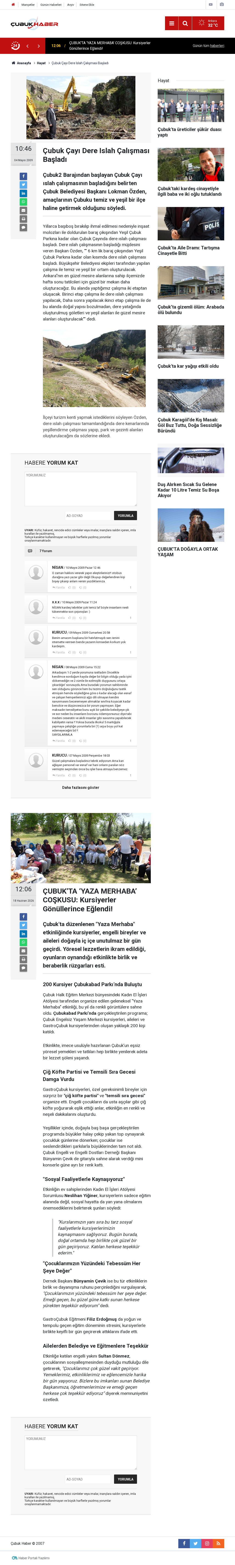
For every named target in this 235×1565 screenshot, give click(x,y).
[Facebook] (23, 176)
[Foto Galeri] (221, 4)
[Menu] (172, 23)
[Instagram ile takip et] (207, 1543)
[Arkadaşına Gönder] (23, 210)
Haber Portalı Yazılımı (34, 1558)
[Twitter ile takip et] (195, 1543)
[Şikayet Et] (130, 587)
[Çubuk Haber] (34, 23)
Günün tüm (208, 46)
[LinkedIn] (23, 193)
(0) (74, 587)
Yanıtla (60, 587)
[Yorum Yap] (23, 227)
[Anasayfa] (13, 4)
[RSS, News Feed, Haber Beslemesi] (218, 1543)
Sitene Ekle (87, 4)
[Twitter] (23, 185)
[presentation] (27, 46)
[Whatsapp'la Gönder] (23, 202)
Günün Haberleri (51, 4)
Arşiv (70, 4)
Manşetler (28, 4)
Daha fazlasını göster (80, 787)
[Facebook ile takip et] (184, 1543)
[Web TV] (210, 4)
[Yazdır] (23, 219)
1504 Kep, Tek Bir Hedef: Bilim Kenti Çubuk (103, 46)
